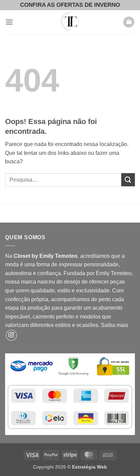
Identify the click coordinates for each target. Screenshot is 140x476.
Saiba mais (114, 325)
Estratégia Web (89, 467)
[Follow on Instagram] (11, 335)
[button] (9, 22)
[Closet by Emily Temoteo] (70, 22)
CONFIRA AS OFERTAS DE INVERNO (70, 5)
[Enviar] (128, 179)
